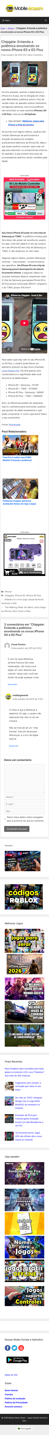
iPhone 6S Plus (33, 595)
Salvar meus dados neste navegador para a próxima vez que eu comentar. (25, 819)
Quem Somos (11, 1390)
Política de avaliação (15, 1398)
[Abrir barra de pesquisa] (45, 20)
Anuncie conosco (13, 1406)
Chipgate (9, 595)
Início (3, 28)
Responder (12, 684)
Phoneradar (15, 424)
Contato (9, 1394)
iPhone (11, 28)
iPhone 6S (20, 595)
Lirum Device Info (10, 370)
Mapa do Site (11, 1375)
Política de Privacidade (16, 1402)
